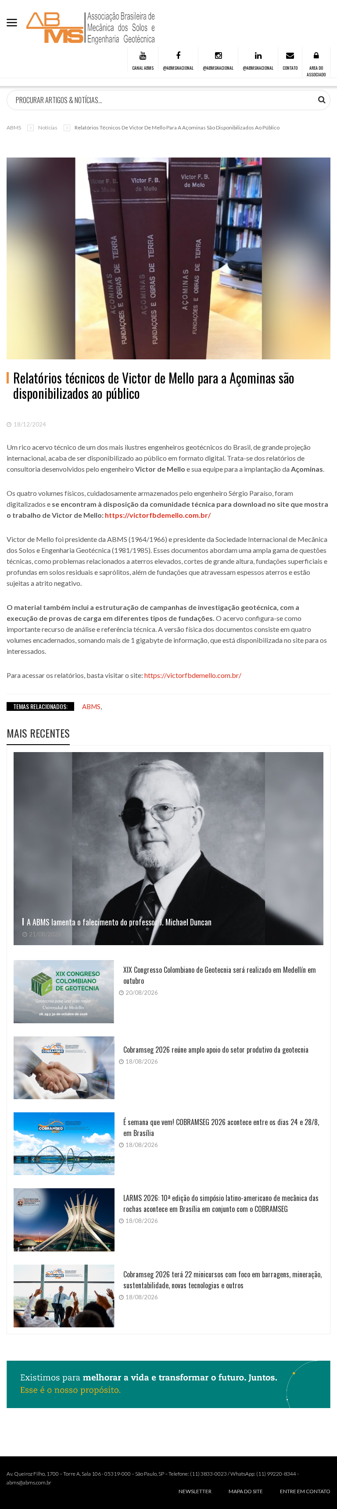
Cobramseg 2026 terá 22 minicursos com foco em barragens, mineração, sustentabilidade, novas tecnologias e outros (222, 1279)
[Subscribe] (321, 99)
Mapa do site (246, 1491)
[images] (168, 848)
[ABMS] (91, 28)
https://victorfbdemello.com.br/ (158, 515)
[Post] (168, 258)
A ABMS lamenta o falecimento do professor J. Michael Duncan (119, 922)
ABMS (14, 127)
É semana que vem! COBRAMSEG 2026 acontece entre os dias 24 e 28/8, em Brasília (221, 1127)
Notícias (47, 127)
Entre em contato (305, 1491)
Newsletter (195, 1491)
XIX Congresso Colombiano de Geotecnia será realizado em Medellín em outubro (219, 975)
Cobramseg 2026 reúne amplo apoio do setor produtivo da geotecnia (215, 1049)
